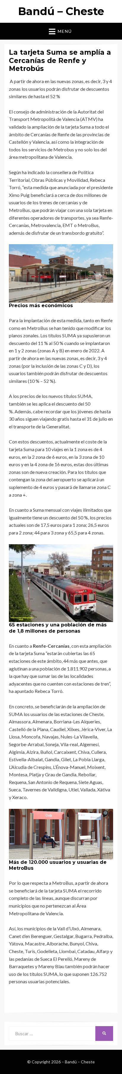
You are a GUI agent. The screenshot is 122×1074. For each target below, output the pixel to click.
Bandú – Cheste (61, 11)
